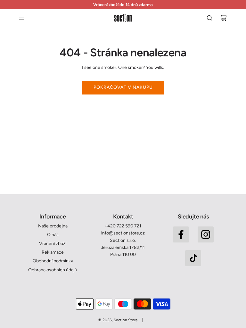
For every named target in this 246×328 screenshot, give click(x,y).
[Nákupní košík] (224, 18)
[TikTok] (193, 258)
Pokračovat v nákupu (123, 87)
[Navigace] (21, 18)
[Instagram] (205, 234)
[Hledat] (209, 18)
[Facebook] (181, 234)
